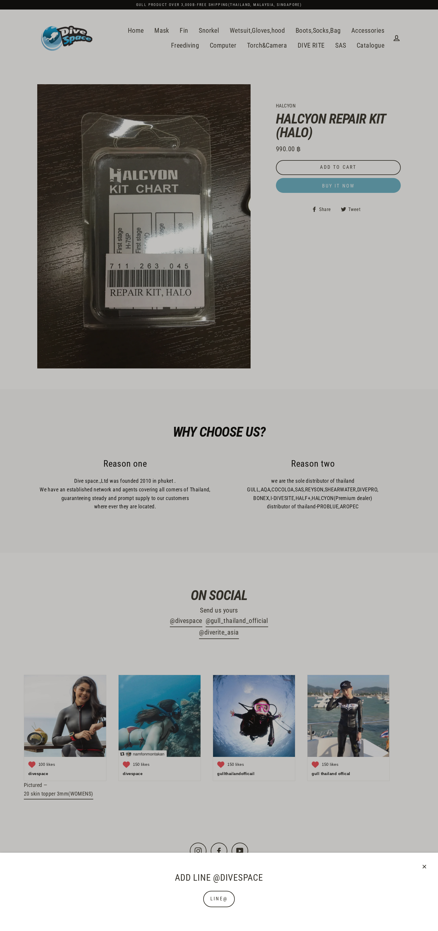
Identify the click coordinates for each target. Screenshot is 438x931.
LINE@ (219, 899)
